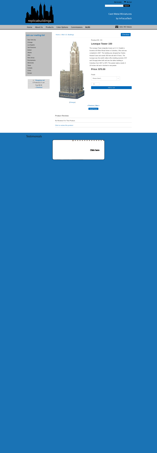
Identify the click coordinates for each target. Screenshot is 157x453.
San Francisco (32, 47)
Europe (30, 73)
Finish (93, 74)
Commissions (76, 27)
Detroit (29, 50)
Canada (30, 68)
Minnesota (31, 63)
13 (101, 140)
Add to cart (111, 87)
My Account (118, 2)
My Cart (129, 2)
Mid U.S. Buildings (68, 34)
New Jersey (31, 57)
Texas (29, 65)
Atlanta (30, 52)
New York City (32, 40)
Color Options (62, 27)
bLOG (87, 27)
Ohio (29, 55)
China (29, 70)
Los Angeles (31, 45)
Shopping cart (40, 80)
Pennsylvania (31, 60)
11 (96, 140)
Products (50, 27)
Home (29, 27)
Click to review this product (64, 125)
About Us (39, 27)
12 (99, 140)
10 (94, 140)
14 (103, 140)
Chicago (30, 42)
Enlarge (72, 102)
